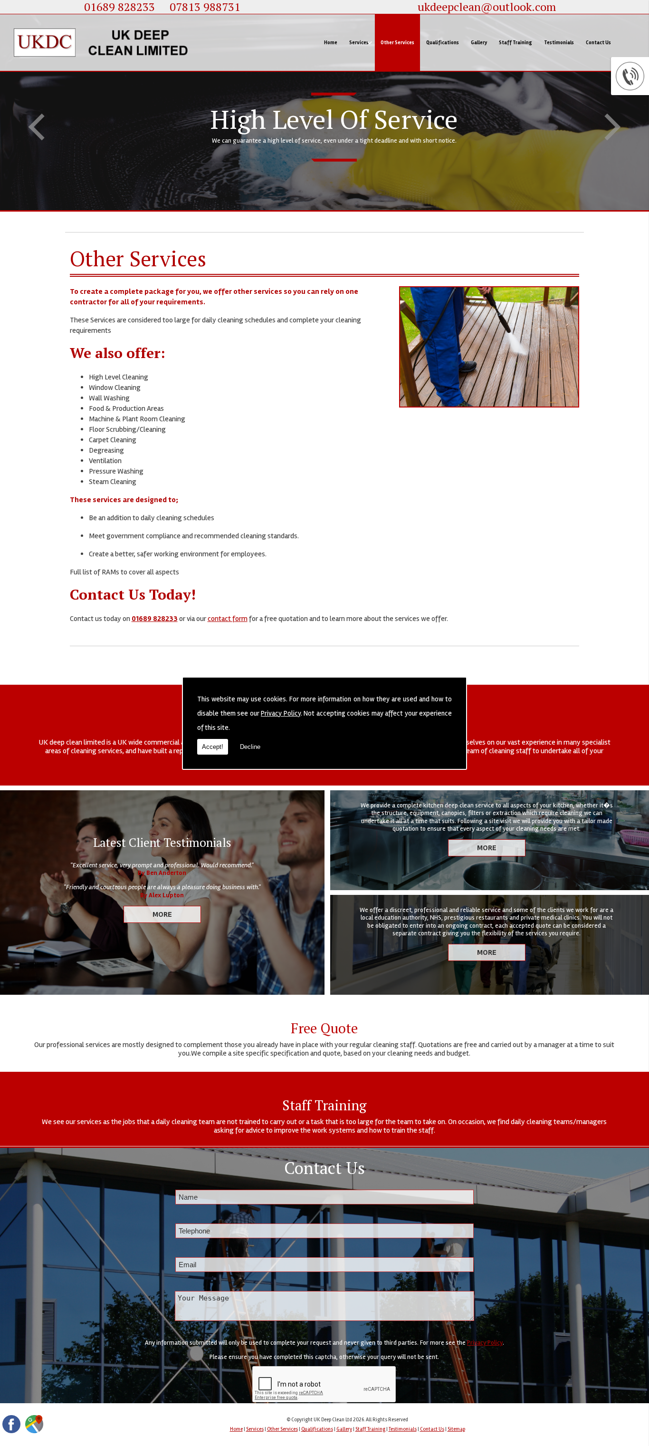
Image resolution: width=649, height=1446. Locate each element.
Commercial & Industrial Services (391, 84)
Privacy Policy (281, 713)
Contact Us (598, 42)
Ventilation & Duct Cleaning (384, 138)
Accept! (212, 746)
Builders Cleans (371, 164)
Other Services (397, 42)
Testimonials (559, 42)
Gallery (479, 42)
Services (359, 42)
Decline (250, 746)
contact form (228, 618)
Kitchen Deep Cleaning (379, 111)
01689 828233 (155, 618)
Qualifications (442, 42)
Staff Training (515, 42)
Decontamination (373, 191)
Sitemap (456, 1429)
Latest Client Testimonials (162, 842)
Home (330, 42)
